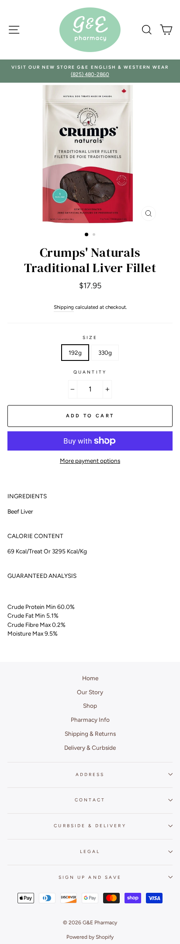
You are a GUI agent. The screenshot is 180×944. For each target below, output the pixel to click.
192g (75, 352)
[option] (90, 71)
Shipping (64, 307)
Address (90, 774)
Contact (90, 800)
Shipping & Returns (90, 733)
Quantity (89, 372)
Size (90, 337)
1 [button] (87, 235)
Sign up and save (90, 877)
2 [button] (95, 235)
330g (105, 352)
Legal (90, 851)
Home (90, 678)
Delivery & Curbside (90, 747)
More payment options (90, 460)
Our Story (90, 692)
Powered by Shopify (90, 937)
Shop (90, 705)
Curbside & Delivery (90, 826)
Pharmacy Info (90, 719)
